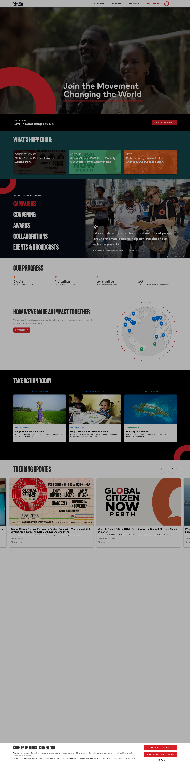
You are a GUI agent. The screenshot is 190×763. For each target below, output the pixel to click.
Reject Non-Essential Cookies (160, 754)
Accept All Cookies (160, 747)
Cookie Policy (160, 760)
